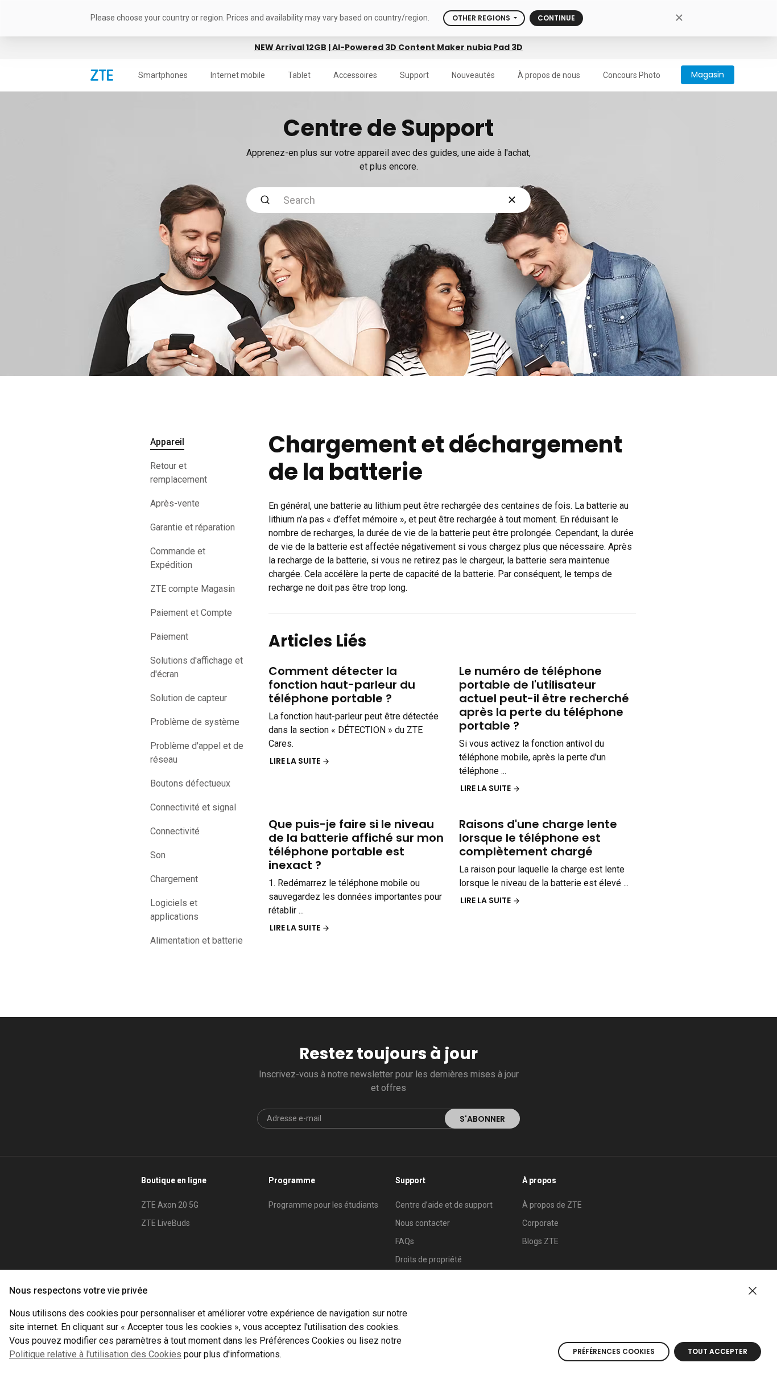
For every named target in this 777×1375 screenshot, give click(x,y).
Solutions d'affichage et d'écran (196, 667)
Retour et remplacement (178, 472)
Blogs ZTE (540, 1241)
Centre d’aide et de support (444, 1204)
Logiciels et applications (174, 910)
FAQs (404, 1241)
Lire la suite (296, 761)
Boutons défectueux (190, 783)
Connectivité (175, 831)
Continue (556, 18)
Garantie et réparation (192, 527)
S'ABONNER (482, 1119)
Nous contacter (422, 1223)
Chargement (174, 879)
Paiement (169, 636)
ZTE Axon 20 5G (170, 1204)
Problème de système (194, 722)
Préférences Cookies (614, 1351)
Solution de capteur (188, 698)
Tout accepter (717, 1351)
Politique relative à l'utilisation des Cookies (95, 1354)
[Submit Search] (265, 200)
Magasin (707, 74)
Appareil (167, 442)
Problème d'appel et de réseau (196, 752)
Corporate (540, 1223)
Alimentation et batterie (196, 940)
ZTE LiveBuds (165, 1223)
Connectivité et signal (193, 807)
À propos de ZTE (552, 1204)
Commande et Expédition (177, 558)
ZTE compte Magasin (192, 588)
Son (158, 855)
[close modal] (679, 17)
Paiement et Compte (191, 612)
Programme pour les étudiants (323, 1204)
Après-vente (175, 503)
